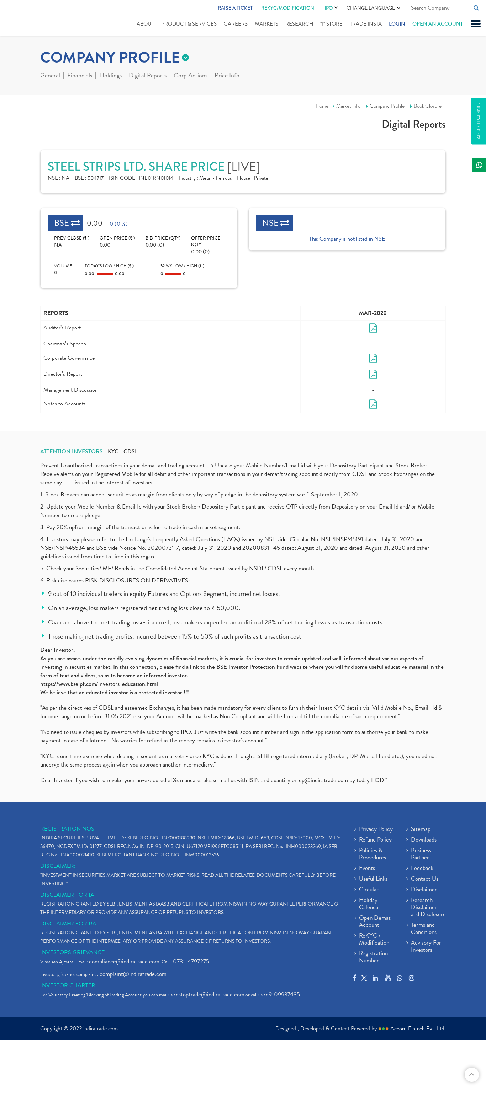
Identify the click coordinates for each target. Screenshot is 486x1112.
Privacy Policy (376, 829)
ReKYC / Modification (374, 939)
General (50, 76)
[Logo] (27, 18)
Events (367, 868)
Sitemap (420, 829)
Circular (369, 890)
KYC (113, 451)
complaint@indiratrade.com (133, 973)
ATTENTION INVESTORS (71, 451)
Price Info (227, 76)
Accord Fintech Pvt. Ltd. (418, 1028)
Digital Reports (148, 76)
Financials (79, 76)
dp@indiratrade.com (324, 780)
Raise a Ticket (235, 7)
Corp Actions (190, 76)
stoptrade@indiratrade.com (211, 994)
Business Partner (421, 854)
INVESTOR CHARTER (67, 985)
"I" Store (331, 24)
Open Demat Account (375, 921)
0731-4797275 (191, 961)
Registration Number (373, 957)
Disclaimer (424, 890)
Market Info (348, 105)
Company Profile (387, 105)
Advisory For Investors (426, 946)
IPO (328, 7)
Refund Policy (375, 840)
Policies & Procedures (372, 854)
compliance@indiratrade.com (124, 961)
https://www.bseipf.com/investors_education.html (99, 683)
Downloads (424, 840)
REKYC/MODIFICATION (287, 7)
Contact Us (424, 879)
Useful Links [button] (373, 879)
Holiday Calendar (369, 904)
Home (322, 105)
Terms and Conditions (424, 929)
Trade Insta (366, 24)
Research (299, 24)
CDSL (130, 451)
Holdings (110, 76)
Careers (236, 24)
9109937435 (284, 994)
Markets (266, 24)
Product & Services (189, 24)
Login (397, 24)
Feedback (422, 868)
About (145, 24)
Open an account (437, 24)
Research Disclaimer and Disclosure (428, 908)
